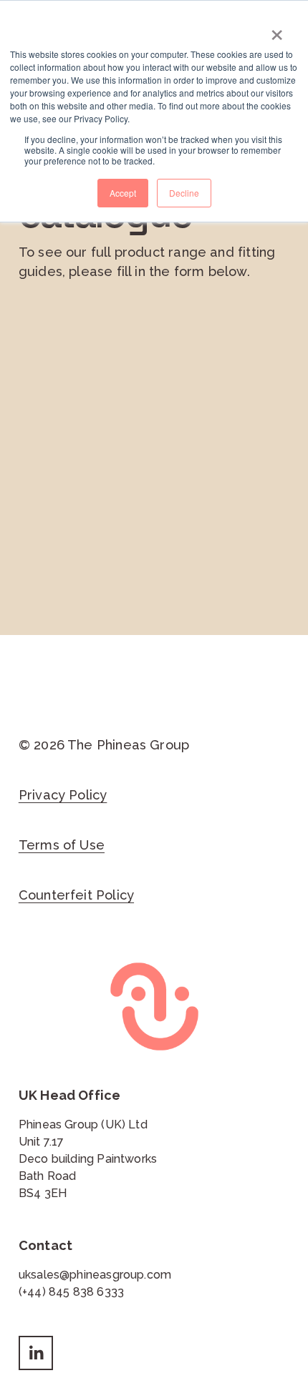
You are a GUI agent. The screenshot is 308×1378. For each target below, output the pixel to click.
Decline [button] (184, 193)
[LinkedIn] (36, 1353)
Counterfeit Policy (76, 894)
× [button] (277, 30)
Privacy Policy (63, 794)
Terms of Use (62, 844)
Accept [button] (123, 193)
